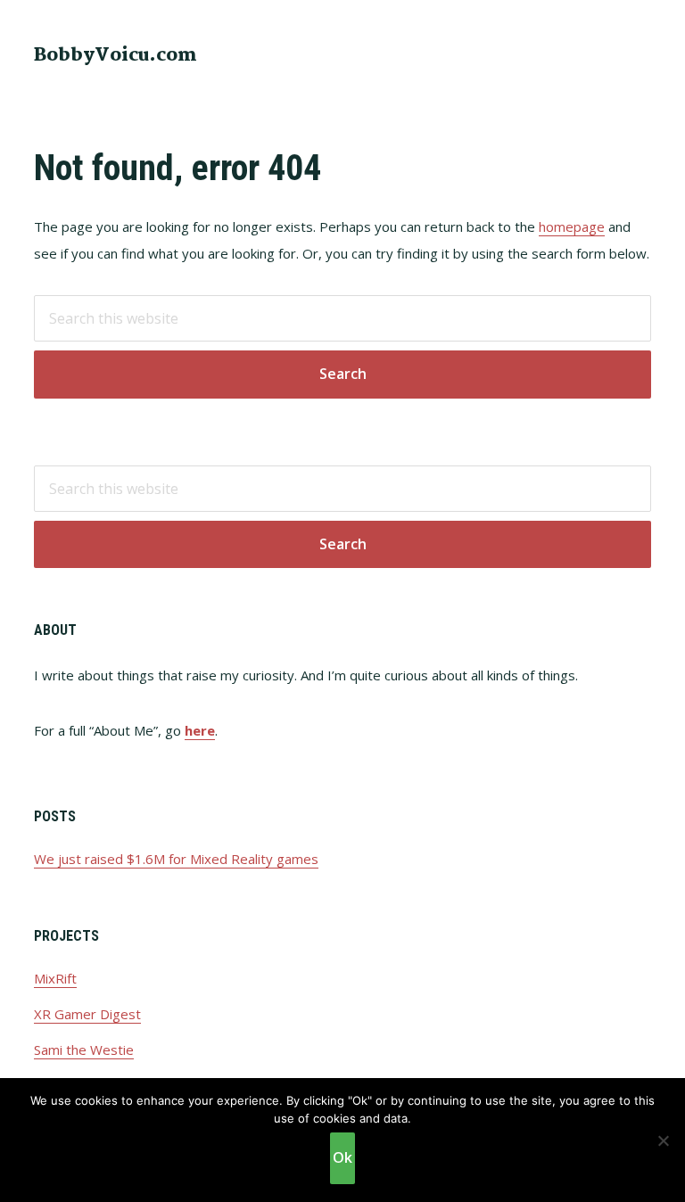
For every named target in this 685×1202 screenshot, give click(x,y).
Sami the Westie (84, 1049)
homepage (572, 226)
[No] (663, 1140)
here (200, 730)
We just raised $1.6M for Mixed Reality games (176, 859)
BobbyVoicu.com (115, 55)
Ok (342, 1157)
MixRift (55, 978)
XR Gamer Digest (87, 1014)
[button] (639, 53)
